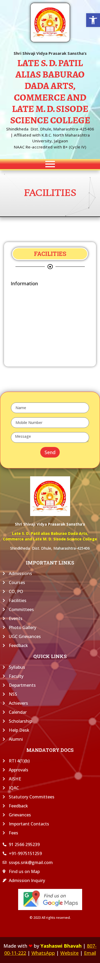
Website (69, 953)
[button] (93, 20)
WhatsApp (43, 953)
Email (90, 953)
